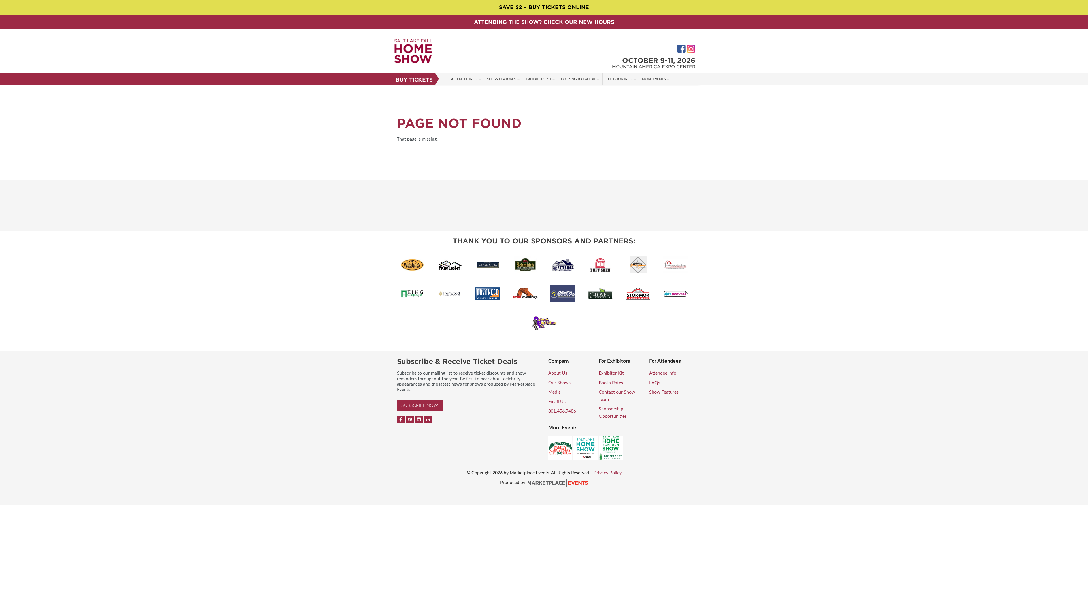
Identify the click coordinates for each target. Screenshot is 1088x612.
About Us (557, 373)
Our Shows (559, 383)
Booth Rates (611, 383)
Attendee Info (464, 79)
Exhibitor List (538, 79)
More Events (654, 79)
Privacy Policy (608, 473)
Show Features (501, 79)
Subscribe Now (419, 405)
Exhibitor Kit (611, 373)
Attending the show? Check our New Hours (544, 22)
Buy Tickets (414, 80)
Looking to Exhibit (578, 79)
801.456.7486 (562, 411)
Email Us (557, 402)
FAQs (654, 383)
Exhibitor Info (618, 79)
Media (554, 392)
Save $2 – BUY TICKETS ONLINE (544, 7)
